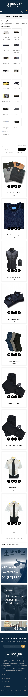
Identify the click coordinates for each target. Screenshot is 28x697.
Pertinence (10, 149)
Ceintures (17, 101)
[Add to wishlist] (12, 186)
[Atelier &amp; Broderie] (14, 625)
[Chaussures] (17, 58)
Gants (16, 114)
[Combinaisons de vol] (6, 122)
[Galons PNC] (17, 83)
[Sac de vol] (17, 122)
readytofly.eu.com (15, 544)
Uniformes (6, 63)
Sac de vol (16, 127)
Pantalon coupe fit (14, 403)
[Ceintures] (17, 96)
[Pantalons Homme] (17, 32)
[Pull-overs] (6, 45)
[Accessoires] (6, 96)
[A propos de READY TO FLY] (14, 602)
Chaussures (16, 63)
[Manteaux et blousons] (17, 45)
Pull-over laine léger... (14, 235)
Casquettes (6, 114)
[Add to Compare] (15, 186)
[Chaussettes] (6, 71)
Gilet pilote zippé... (14, 319)
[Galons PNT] (6, 83)
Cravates (16, 76)
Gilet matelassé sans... (14, 277)
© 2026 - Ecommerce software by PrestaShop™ (14, 690)
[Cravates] (17, 71)
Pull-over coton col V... (14, 193)
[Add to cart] (8, 186)
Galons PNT (5, 88)
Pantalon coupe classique (14, 445)
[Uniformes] (6, 58)
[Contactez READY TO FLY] (14, 565)
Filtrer (22, 149)
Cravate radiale (14, 487)
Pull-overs (6, 50)
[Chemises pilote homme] (6, 32)
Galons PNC (16, 88)
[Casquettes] (6, 109)
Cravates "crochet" (14, 530)
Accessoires (6, 101)
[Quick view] (19, 186)
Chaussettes (6, 76)
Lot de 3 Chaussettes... (14, 361)
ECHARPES (6, 134)
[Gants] (17, 109)
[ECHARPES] (6, 132)
